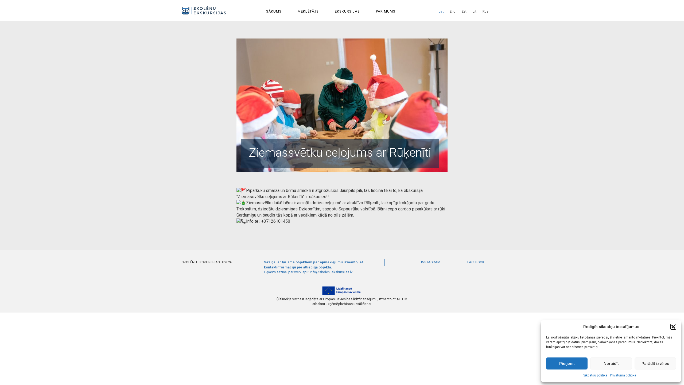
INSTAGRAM (430, 262)
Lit (474, 11)
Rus (485, 11)
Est (464, 11)
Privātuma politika (623, 375)
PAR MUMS (385, 11)
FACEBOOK (475, 262)
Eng (453, 11)
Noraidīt (611, 363)
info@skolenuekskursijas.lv (331, 272)
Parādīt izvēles (655, 363)
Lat (441, 11)
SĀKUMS (274, 11)
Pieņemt (567, 363)
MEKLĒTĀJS (308, 11)
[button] (673, 326)
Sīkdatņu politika (595, 375)
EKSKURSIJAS (347, 11)
